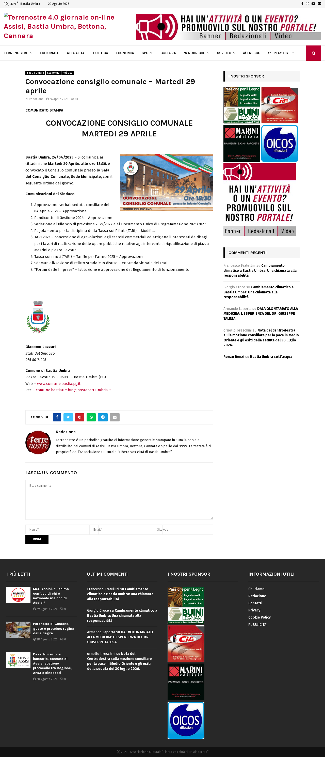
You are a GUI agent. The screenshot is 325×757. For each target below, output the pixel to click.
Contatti (255, 603)
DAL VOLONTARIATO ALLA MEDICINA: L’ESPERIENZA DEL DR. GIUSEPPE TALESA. (260, 314)
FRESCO (252, 53)
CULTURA (168, 53)
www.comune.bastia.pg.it (58, 383)
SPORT (147, 53)
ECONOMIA (125, 53)
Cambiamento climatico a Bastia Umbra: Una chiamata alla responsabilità (260, 270)
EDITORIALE (49, 53)
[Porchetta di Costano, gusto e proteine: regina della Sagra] (18, 630)
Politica (67, 72)
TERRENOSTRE (16, 53)
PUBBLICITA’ (257, 625)
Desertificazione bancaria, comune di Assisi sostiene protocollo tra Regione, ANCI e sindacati (52, 663)
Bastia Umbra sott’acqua (271, 357)
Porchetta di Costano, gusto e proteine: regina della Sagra (53, 628)
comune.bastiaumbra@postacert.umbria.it (73, 390)
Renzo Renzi (233, 357)
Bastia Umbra (35, 72)
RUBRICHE (194, 53)
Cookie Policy (259, 617)
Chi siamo (256, 589)
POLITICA (100, 53)
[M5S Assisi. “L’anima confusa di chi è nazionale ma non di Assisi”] (18, 595)
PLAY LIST (279, 53)
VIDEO (224, 53)
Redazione (36, 99)
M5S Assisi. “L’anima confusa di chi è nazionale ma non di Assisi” (51, 596)
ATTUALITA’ (76, 53)
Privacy (254, 610)
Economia (53, 72)
